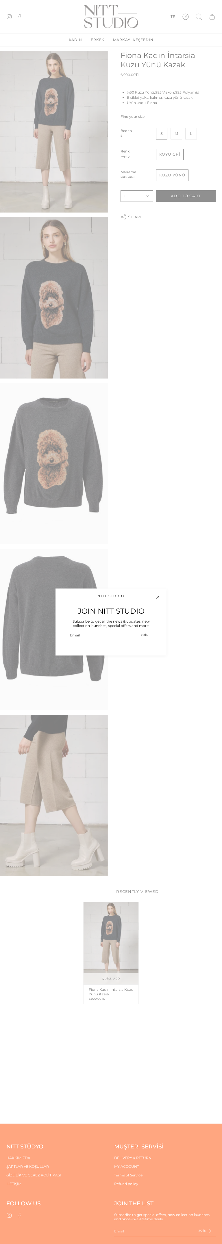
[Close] (158, 597)
